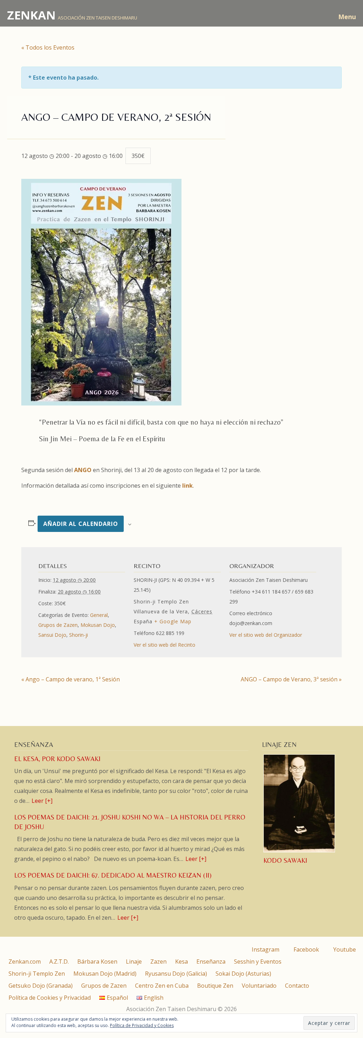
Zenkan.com (25, 961)
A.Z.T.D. (59, 961)
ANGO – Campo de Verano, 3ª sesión (291, 679)
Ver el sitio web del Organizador (265, 634)
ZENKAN (31, 15)
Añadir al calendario (80, 524)
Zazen (158, 961)
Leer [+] (42, 801)
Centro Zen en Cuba (162, 985)
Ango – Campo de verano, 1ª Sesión (70, 679)
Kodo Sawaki (285, 860)
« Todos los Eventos (47, 47)
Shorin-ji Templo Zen (37, 973)
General (99, 615)
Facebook (305, 949)
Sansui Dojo (52, 634)
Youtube (344, 949)
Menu (347, 16)
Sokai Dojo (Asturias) (243, 973)
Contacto (297, 985)
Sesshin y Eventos (257, 961)
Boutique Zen (215, 985)
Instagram (264, 949)
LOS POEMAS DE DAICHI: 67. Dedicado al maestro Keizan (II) (113, 875)
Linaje (134, 961)
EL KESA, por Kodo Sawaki (57, 758)
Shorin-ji (78, 634)
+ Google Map (172, 621)
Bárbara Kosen (97, 961)
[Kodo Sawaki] (300, 851)
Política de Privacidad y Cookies (142, 1025)
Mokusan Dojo (97, 625)
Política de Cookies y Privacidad (50, 998)
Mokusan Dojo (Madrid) (104, 973)
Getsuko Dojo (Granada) (41, 985)
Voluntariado (259, 985)
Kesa (181, 961)
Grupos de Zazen (58, 625)
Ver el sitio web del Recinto (164, 644)
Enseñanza (210, 961)
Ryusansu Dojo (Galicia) (176, 973)
